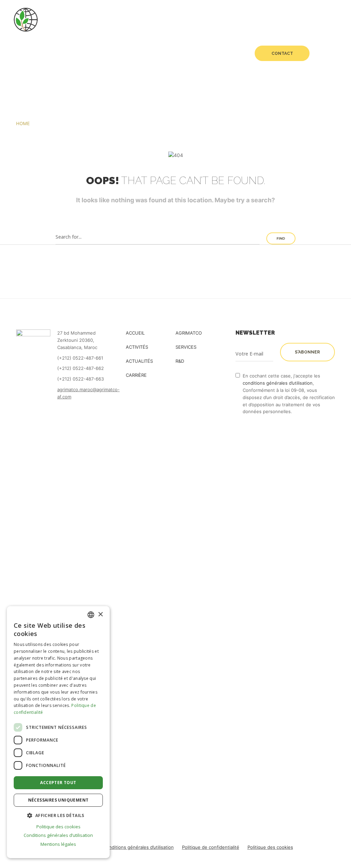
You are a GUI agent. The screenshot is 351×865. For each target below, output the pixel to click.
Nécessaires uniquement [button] (58, 800)
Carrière (228, 53)
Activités (89, 53)
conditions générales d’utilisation (278, 383)
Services (127, 53)
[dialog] (58, 732)
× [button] (100, 614)
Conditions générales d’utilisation (138, 847)
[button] (58, 815)
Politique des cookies (270, 847)
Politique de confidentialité (210, 847)
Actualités (168, 53)
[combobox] (90, 614)
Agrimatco (47, 53)
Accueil (14, 53)
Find (281, 238)
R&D (203, 53)
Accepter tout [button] (58, 782)
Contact (282, 53)
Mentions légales (58, 844)
